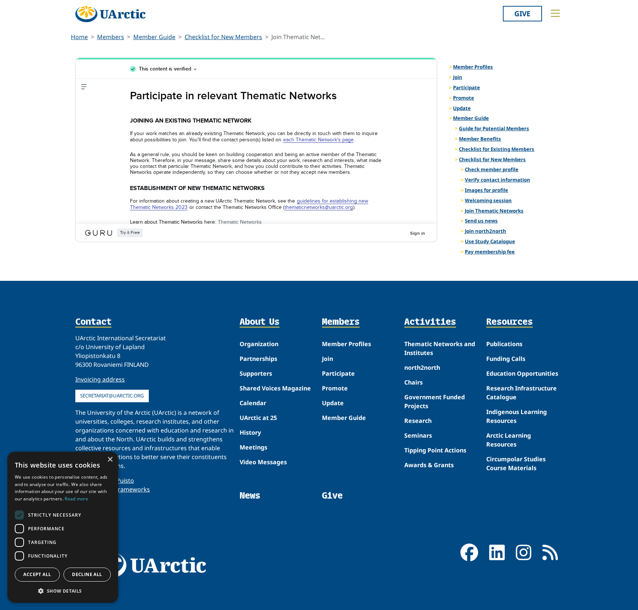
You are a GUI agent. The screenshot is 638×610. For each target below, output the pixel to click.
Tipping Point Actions (435, 450)
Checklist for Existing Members (496, 149)
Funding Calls (505, 359)
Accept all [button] (37, 574)
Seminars (418, 435)
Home (79, 37)
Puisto (125, 480)
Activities (430, 322)
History (250, 432)
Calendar (253, 403)
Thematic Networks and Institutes (439, 348)
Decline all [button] (87, 574)
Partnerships (258, 359)
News (250, 495)
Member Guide (154, 37)
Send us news (481, 220)
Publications (504, 344)
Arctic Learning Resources (508, 439)
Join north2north (485, 231)
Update (462, 108)
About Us (259, 322)
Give (522, 13)
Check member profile (491, 169)
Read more (76, 499)
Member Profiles (473, 66)
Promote (463, 97)
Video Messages (263, 462)
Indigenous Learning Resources (516, 416)
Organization (259, 344)
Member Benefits (480, 138)
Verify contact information (497, 179)
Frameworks (132, 489)
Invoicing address (100, 379)
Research (418, 421)
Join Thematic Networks (494, 210)
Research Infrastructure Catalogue (521, 392)
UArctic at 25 (258, 418)
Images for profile (486, 190)
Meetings (253, 447)
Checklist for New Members (223, 37)
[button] (63, 590)
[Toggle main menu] (555, 13)
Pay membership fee (490, 251)
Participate (466, 87)
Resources (509, 322)
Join (457, 77)
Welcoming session (488, 200)
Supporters (256, 373)
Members (110, 37)
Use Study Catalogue (490, 241)
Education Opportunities (522, 373)
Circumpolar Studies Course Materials (516, 463)
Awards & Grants (429, 465)
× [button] (110, 459)
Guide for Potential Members (494, 128)
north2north (422, 367)
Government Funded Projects (434, 401)
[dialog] (62, 527)
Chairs (413, 382)
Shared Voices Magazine (275, 388)
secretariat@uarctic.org (112, 395)
